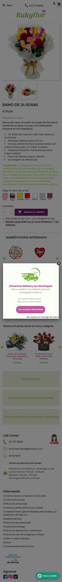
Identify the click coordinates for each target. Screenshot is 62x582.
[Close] (59, 263)
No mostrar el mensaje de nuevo (43, 317)
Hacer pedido (50, 575)
